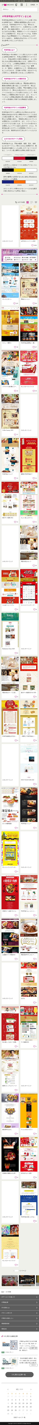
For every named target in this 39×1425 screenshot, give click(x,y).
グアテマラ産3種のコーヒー (9, 386)
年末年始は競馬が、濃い (28, 343)
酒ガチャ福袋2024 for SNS (28, 692)
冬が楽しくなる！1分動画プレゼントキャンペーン (9, 1042)
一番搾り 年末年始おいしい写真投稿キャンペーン (28, 736)
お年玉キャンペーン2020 (28, 241)
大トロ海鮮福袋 (6, 823)
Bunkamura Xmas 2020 (8, 649)
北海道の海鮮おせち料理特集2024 (9, 1173)
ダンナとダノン (6, 299)
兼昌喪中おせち (6, 1129)
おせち (23, 998)
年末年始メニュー (7, 474)
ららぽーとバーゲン (8, 605)
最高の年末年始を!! (26, 474)
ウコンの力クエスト (27, 1129)
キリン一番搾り (6, 343)
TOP (2, 1291)
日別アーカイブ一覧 (19, 1417)
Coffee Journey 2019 (7, 430)
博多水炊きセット (26, 561)
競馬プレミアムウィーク (9, 1086)
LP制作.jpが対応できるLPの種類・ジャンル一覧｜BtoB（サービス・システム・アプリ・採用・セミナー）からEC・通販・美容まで (28, 1344)
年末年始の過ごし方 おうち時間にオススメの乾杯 (28, 1217)
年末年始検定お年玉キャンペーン (9, 736)
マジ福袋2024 (25, 1042)
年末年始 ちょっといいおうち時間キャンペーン (28, 911)
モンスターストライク (27, 386)
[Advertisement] (10, 222)
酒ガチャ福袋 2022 (7, 517)
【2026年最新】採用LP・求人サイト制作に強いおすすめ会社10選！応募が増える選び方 (28, 1360)
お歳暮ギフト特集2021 (8, 954)
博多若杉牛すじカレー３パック (28, 954)
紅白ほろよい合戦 (26, 1173)
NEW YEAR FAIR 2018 (27, 780)
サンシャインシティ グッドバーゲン (28, 605)
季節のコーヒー (25, 299)
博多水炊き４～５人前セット (9, 692)
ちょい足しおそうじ (27, 517)
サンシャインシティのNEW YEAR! (9, 867)
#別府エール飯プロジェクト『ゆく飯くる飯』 (9, 911)
